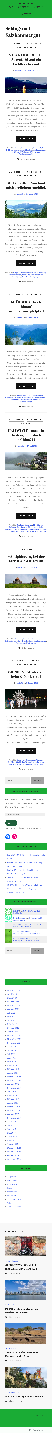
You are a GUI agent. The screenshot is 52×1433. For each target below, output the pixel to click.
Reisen (10, 1187)
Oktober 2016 (13, 1155)
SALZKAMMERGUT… (23, 931)
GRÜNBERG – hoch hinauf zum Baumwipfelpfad (26, 306)
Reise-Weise (35, 44)
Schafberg (26, 274)
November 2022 (14, 1005)
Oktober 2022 (13, 1009)
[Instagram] (14, 836)
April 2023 (12, 994)
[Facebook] (7, 836)
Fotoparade (40, 638)
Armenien (27, 638)
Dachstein (28, 525)
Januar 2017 (12, 1144)
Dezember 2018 (14, 1076)
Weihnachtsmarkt (26, 154)
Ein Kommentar (14, 1273)
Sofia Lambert (19, 917)
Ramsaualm (37, 399)
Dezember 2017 (14, 1106)
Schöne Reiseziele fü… (23, 924)
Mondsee (28, 149)
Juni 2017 (11, 1129)
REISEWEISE (26, 3)
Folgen (11, 823)
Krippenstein (33, 527)
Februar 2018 (13, 1099)
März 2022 (12, 1024)
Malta (26, 640)
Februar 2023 (13, 1001)
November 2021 (14, 1039)
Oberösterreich (32, 272)
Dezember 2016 (14, 1147)
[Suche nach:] (18, 780)
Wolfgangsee (35, 276)
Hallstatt (12, 527)
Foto (33, 638)
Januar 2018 (12, 1102)
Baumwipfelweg (36, 395)
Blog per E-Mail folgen (26, 791)
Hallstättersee (22, 527)
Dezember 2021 (14, 1035)
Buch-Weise (12, 1180)
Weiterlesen (26, 139)
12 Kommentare (14, 1361)
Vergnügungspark (15, 1199)
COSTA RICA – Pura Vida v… (28, 925)
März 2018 (12, 1095)
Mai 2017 (11, 1132)
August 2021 (13, 1046)
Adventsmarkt (26, 147)
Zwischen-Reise (26, 47)
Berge (15, 272)
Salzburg (42, 272)
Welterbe (30, 531)
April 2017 (12, 1136)
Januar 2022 (12, 1031)
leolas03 (18, 70)
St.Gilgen (15, 152)
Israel (20, 640)
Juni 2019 (11, 1057)
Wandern (25, 276)
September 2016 (14, 1159)
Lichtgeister (39, 762)
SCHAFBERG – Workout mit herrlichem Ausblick (26, 185)
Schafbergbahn (37, 274)
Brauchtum (30, 760)
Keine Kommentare (15, 1401)
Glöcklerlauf (20, 762)
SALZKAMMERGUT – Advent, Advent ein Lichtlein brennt (26, 59)
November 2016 (14, 1151)
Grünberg (17, 397)
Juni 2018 (11, 1091)
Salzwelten (34, 529)
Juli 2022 (11, 1012)
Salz (41, 527)
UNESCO (26, 423)
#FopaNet (18, 638)
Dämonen (39, 760)
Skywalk (43, 529)
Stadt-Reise (12, 1191)
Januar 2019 (12, 1072)
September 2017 (14, 1117)
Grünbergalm (27, 397)
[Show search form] (22, 13)
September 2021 (14, 1042)
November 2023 (14, 990)
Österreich (37, 147)
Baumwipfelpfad (23, 395)
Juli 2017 (11, 1125)
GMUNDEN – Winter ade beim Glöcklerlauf (26, 674)
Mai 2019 (11, 1061)
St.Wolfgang (24, 152)
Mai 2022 (11, 1016)
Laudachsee (14, 399)
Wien (9, 1202)
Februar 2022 (13, 1027)
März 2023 (12, 997)
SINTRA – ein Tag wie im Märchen (24, 1396)
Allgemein (16, 44)
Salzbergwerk (10, 529)
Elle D (16, 910)
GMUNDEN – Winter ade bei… (27, 940)
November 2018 (14, 1080)
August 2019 (13, 1050)
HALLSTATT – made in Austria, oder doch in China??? (26, 435)
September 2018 (14, 1087)
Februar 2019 (13, 1069)
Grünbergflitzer (40, 397)
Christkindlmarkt (17, 149)
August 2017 (13, 1121)
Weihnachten (35, 152)
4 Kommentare (14, 1317)
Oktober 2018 (13, 1084)
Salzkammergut (39, 149)
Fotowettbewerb (11, 640)
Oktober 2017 (13, 1114)
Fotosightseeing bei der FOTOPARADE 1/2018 (26, 558)
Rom (31, 640)
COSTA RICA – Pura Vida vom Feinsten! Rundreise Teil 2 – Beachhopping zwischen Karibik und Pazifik (26, 889)
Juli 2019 (11, 1054)
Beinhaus (20, 525)
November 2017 (14, 1110)
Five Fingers (38, 525)
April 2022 (12, 1020)
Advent (17, 147)
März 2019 (12, 1065)
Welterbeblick (40, 531)
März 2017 (12, 1140)
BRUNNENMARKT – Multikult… (27, 911)
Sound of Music (12, 531)
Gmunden (9, 397)
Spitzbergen (20, 643)
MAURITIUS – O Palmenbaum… (27, 933)
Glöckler (11, 762)
